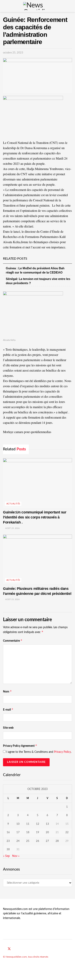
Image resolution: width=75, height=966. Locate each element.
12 (37, 824)
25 (27, 841)
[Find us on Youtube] (14, 949)
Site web (8, 727)
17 (18, 832)
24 (18, 841)
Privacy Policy (62, 752)
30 (8, 849)
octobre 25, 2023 (13, 52)
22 (67, 832)
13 (47, 824)
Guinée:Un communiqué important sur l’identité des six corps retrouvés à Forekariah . (34, 517)
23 (8, 841)
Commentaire (12, 640)
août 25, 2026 (12, 599)
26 (37, 841)
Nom (7, 691)
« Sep (6, 856)
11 (27, 824)
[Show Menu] (4, 6)
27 (47, 841)
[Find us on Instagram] (19, 949)
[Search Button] (70, 6)
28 (57, 841)
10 (18, 824)
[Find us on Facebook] (4, 949)
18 (27, 832)
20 (47, 832)
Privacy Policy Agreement (20, 746)
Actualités (13, 504)
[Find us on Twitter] (9, 949)
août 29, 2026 (12, 528)
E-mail (8, 709)
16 (8, 832)
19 (37, 832)
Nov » (15, 856)
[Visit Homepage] (37, 6)
